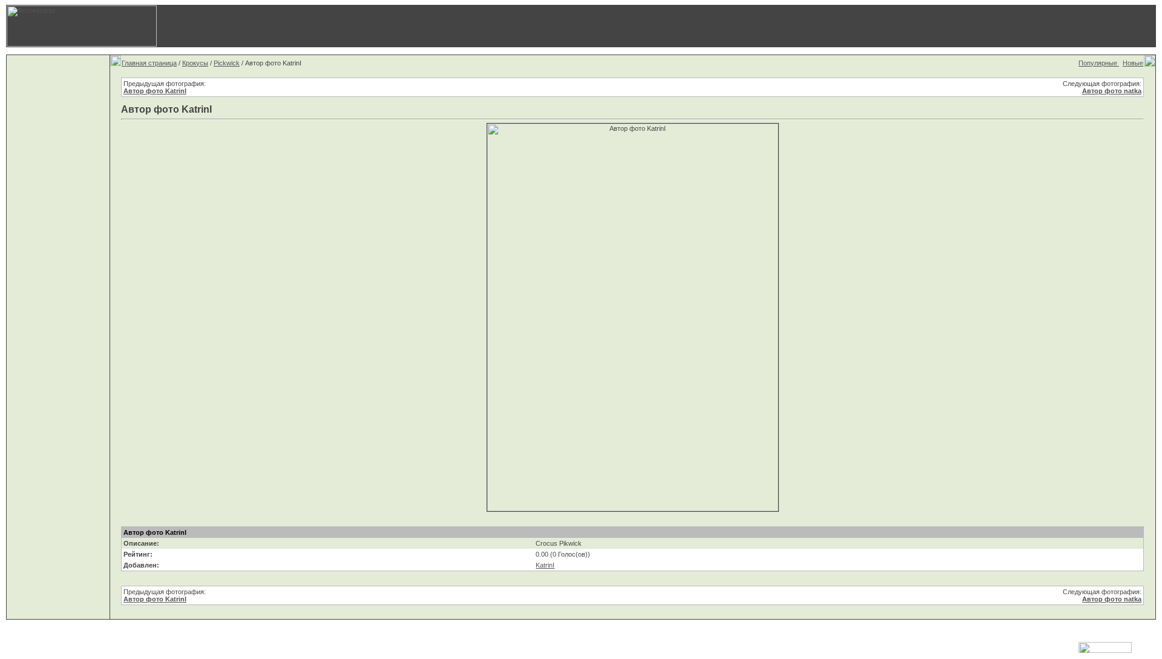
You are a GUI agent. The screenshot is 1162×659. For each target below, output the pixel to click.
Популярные (1098, 63)
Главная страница (149, 63)
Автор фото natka (1111, 90)
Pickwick (227, 63)
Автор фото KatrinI (154, 90)
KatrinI (545, 565)
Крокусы (195, 63)
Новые (1133, 63)
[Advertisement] (868, 26)
